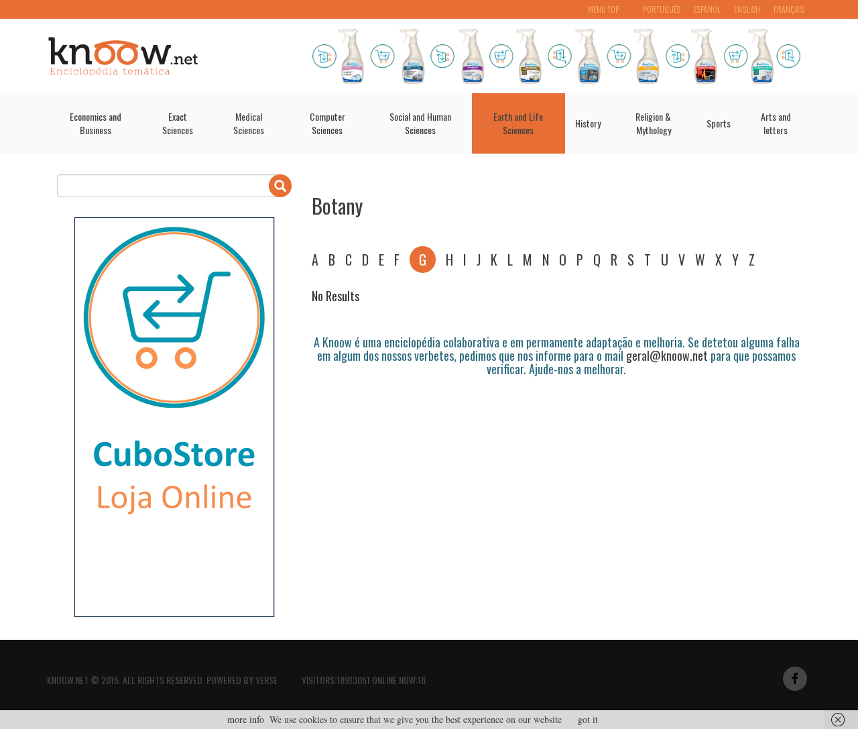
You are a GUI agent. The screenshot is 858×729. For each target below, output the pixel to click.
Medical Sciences (248, 123)
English (747, 9)
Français (789, 9)
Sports (719, 123)
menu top (603, 9)
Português (661, 9)
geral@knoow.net (667, 355)
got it (588, 719)
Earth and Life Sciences (518, 123)
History (588, 123)
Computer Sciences (327, 123)
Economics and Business (95, 123)
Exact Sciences (177, 123)
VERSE (266, 680)
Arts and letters (776, 123)
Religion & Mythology (653, 123)
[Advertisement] (556, 413)
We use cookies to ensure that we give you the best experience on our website (415, 719)
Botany (337, 205)
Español (707, 9)
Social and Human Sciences (420, 123)
